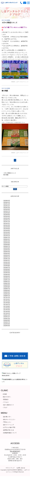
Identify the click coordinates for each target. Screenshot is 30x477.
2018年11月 (6, 281)
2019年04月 (6, 272)
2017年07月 (6, 304)
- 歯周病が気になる (8, 430)
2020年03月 (6, 253)
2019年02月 (6, 276)
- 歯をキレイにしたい (8, 419)
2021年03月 (6, 232)
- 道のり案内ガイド (8, 405)
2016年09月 (6, 320)
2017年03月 (6, 311)
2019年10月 (6, 262)
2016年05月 (6, 324)
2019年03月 (6, 274)
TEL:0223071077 (15, 451)
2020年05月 (6, 250)
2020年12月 (6, 237)
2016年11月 (6, 316)
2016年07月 (6, 322)
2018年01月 (6, 295)
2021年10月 (6, 225)
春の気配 (5, 91)
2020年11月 (6, 239)
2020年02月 (6, 255)
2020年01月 (6, 257)
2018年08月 (6, 287)
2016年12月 (6, 315)
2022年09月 (6, 209)
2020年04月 (6, 251)
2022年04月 (6, 216)
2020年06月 (6, 248)
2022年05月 (6, 214)
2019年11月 (6, 260)
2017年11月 (6, 299)
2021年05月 (6, 230)
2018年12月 (6, 280)
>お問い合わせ (20, 468)
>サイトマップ (10, 468)
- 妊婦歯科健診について (9, 432)
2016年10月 (6, 318)
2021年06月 (6, 228)
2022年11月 (6, 206)
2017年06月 (6, 306)
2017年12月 (6, 297)
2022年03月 (6, 218)
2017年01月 (6, 313)
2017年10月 (6, 301)
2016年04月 (6, 325)
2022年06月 (6, 213)
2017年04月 (6, 309)
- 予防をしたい (6, 422)
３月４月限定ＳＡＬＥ (10, 22)
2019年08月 (6, 265)
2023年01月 (6, 202)
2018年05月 (6, 292)
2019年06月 (6, 269)
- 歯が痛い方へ (6, 416)
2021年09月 (6, 227)
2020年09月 (6, 243)
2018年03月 (6, 294)
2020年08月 (6, 244)
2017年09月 (6, 302)
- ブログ (4, 407)
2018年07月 (6, 288)
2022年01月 (6, 220)
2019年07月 (6, 267)
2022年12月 (6, 204)
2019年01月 (6, 278)
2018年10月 (6, 283)
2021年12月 (6, 221)
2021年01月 (6, 235)
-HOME (4, 394)
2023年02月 (6, 200)
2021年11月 (6, 223)
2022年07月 (6, 211)
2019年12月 (6, 258)
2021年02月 (6, 234)
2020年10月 (6, 241)
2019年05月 (6, 271)
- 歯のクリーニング (8, 424)
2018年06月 (6, 290)
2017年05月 (6, 308)
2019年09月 (6, 264)
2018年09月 (6, 285)
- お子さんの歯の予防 (8, 427)
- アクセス (5, 402)
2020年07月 (6, 246)
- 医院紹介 (5, 399)
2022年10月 (6, 207)
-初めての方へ (6, 397)
